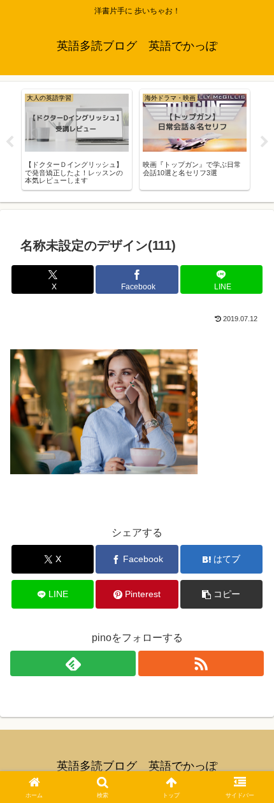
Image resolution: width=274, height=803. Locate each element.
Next (264, 142)
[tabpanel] (77, 139)
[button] (221, 594)
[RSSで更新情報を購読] (201, 663)
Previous (9, 142)
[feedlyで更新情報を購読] (73, 663)
